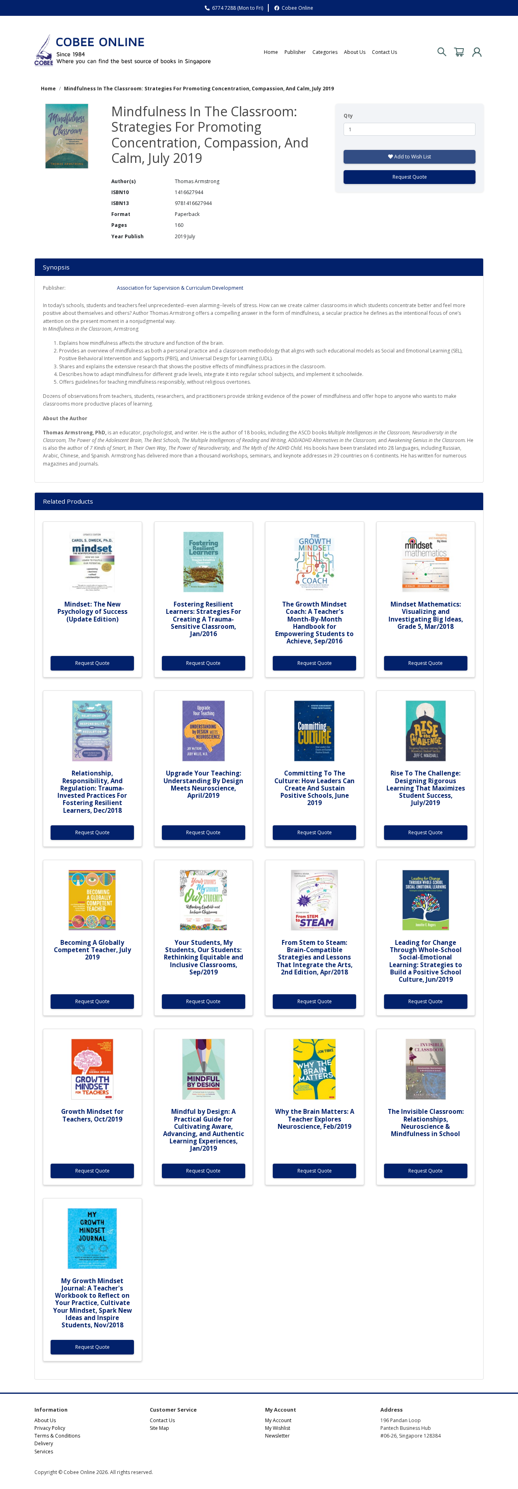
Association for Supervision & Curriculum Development (180, 287)
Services (43, 1451)
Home (271, 52)
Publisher (295, 52)
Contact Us (384, 52)
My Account (278, 1420)
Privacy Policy (49, 1428)
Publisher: (54, 287)
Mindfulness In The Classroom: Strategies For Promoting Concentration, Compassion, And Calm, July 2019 (199, 88)
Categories (325, 52)
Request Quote (410, 176)
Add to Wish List (412, 156)
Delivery (43, 1443)
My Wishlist (277, 1428)
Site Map (159, 1428)
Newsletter (277, 1435)
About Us (354, 52)
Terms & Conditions (57, 1435)
